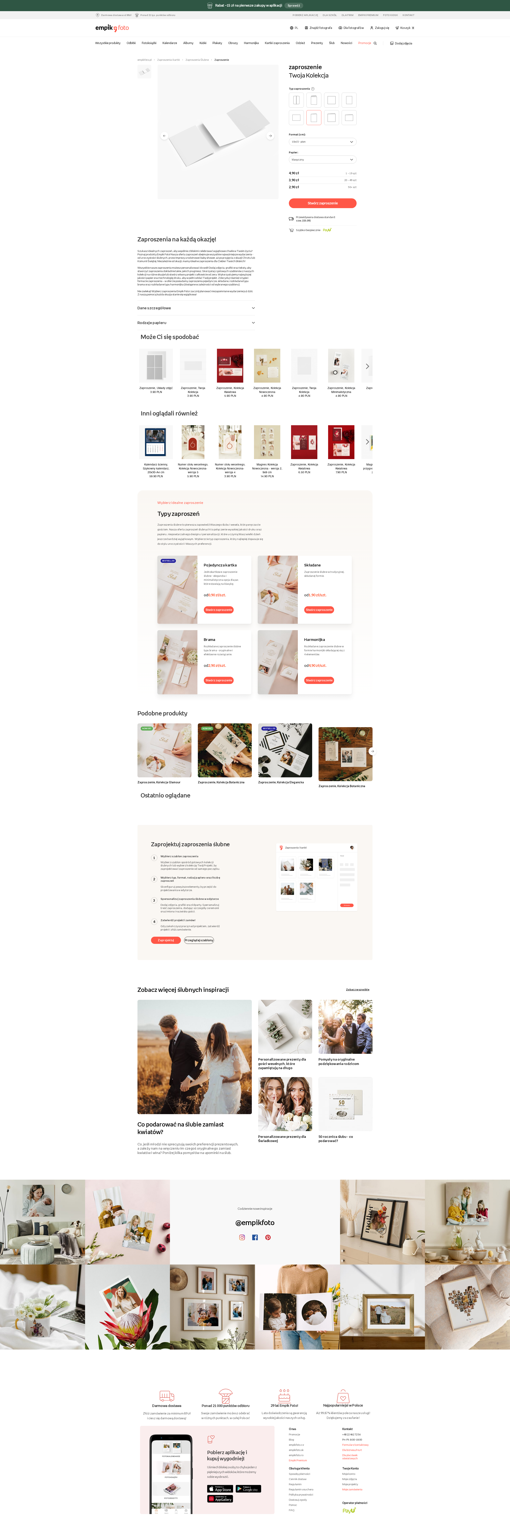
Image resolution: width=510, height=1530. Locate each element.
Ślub (332, 42)
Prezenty (317, 42)
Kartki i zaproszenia (277, 42)
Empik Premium (368, 15)
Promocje (364, 42)
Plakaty (217, 42)
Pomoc (293, 1505)
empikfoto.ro (296, 1455)
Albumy (188, 42)
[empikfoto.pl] (120, 28)
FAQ (291, 1510)
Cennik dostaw (297, 1479)
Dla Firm (347, 15)
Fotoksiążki (149, 42)
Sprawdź (294, 5)
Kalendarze (170, 42)
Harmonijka (251, 42)
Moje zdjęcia (349, 1479)
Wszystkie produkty (108, 42)
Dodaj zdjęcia (403, 43)
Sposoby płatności (299, 1473)
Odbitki (131, 42)
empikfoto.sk (296, 1450)
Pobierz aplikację (305, 15)
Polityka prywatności (301, 1494)
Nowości (346, 42)
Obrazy (233, 42)
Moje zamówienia (352, 1489)
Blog (291, 1439)
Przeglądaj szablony (199, 940)
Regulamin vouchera (301, 1489)
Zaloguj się (382, 27)
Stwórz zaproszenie (219, 609)
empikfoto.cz (296, 1444)
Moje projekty (350, 1484)
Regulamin (295, 1484)
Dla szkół (330, 15)
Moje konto (348, 1473)
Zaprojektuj (166, 940)
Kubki (203, 42)
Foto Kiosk (390, 15)
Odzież (300, 42)
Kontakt (408, 15)
